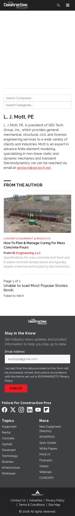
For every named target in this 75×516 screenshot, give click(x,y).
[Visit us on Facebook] (4, 409)
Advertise (35, 500)
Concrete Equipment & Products (27, 238)
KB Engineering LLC (26, 253)
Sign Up (16, 388)
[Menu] (67, 5)
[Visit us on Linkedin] (29, 409)
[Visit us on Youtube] (38, 409)
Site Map (54, 504)
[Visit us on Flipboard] (46, 409)
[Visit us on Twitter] (13, 409)
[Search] (58, 5)
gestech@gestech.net (34, 168)
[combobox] (37, 98)
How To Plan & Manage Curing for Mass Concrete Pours (34, 245)
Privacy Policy (55, 500)
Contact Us (18, 500)
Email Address (16, 351)
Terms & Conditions (32, 504)
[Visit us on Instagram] (21, 409)
